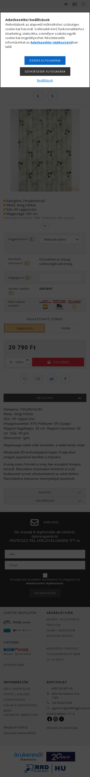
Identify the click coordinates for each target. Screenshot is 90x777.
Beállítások (45, 80)
